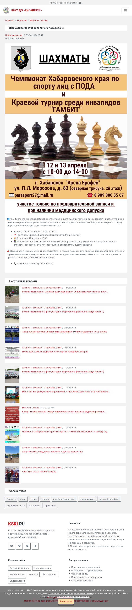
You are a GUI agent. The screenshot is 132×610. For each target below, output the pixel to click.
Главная (9, 20)
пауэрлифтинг (87, 499)
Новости (21, 20)
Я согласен (66, 601)
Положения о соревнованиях (86, 570)
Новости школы (38, 20)
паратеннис (50, 505)
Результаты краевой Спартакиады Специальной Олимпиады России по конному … (65, 291)
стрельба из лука (16, 505)
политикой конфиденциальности (73, 596)
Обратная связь (79, 573)
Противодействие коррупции (86, 577)
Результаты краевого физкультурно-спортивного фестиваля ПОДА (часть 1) (63, 371)
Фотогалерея (49, 574)
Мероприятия (17, 574)
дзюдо (45, 499)
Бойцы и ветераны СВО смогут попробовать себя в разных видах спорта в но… (63, 411)
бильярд (11, 499)
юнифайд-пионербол (64, 499)
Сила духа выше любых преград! (39, 471)
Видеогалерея (17, 581)
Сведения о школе (19, 568)
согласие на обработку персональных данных (70, 593)
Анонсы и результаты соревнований (41, 287)
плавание (34, 505)
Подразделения (42, 568)
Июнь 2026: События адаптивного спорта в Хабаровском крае (55, 351)
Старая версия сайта (82, 580)
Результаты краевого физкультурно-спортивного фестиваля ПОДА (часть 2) (63, 311)
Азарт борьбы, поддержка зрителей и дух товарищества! (52, 451)
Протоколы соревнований (85, 567)
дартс (23, 499)
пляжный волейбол (109, 499)
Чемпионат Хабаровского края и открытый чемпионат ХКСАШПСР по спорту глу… (65, 431)
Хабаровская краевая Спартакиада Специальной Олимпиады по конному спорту (64, 331)
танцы (34, 499)
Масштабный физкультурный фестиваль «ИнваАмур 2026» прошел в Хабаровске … (66, 391)
